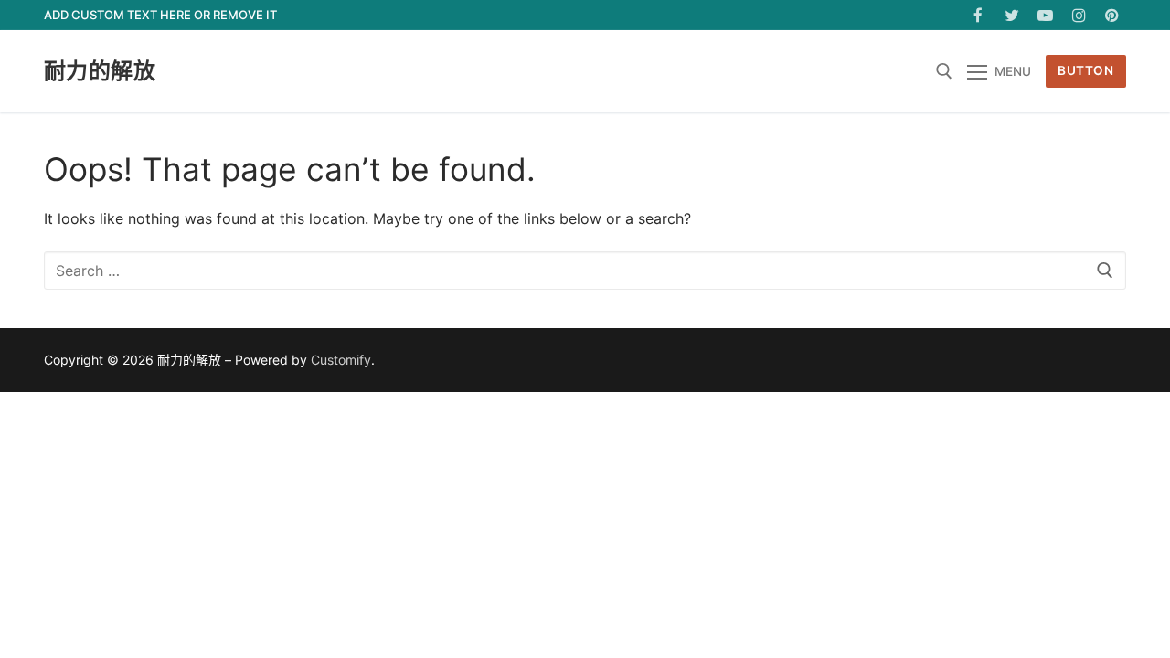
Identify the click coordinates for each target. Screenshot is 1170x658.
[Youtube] (1045, 15)
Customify (341, 359)
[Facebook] (978, 15)
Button (1085, 70)
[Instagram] (1079, 15)
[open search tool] (944, 71)
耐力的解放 (99, 71)
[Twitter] (1012, 15)
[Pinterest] (1112, 15)
